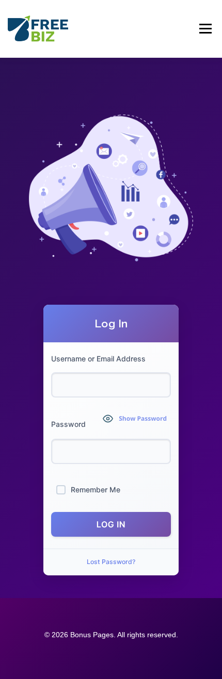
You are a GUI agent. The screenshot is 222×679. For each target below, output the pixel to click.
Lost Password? (111, 562)
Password (68, 424)
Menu (204, 28)
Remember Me (95, 489)
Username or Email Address (98, 358)
